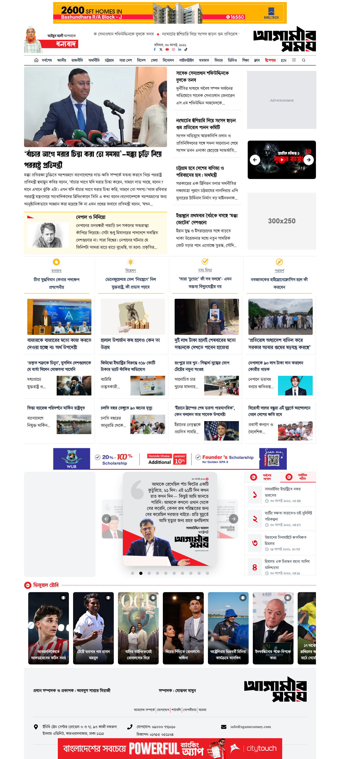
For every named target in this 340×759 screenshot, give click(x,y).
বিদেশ (141, 60)
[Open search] (304, 60)
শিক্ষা (245, 60)
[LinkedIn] (179, 49)
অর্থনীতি (94, 60)
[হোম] (35, 60)
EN (283, 60)
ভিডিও (232, 60)
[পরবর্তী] (308, 160)
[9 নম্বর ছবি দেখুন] (199, 573)
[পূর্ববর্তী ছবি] (106, 519)
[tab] (262, 477)
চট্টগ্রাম (109, 60)
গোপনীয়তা (189, 710)
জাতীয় (61, 60)
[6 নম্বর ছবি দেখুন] (174, 573)
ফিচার (219, 60)
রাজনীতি (77, 60)
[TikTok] (186, 49)
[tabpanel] (280, 529)
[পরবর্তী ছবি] (233, 519)
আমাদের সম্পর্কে (144, 710)
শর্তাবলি (176, 710)
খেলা (154, 60)
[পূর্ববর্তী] (255, 160)
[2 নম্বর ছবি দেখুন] (141, 573)
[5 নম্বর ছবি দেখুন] (166, 573)
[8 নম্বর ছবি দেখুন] (191, 573)
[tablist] (280, 477)
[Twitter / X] (161, 49)
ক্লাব (257, 60)
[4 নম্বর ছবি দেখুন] (158, 573)
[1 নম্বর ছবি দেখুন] (133, 573)
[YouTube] (167, 49)
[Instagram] (173, 49)
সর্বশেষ (47, 60)
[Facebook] (154, 49)
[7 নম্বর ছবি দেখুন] (182, 573)
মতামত (204, 60)
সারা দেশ (125, 60)
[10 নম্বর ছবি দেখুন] (207, 573)
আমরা (202, 710)
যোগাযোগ (163, 710)
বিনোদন (168, 60)
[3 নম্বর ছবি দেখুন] (149, 573)
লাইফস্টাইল (186, 60)
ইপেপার (270, 60)
